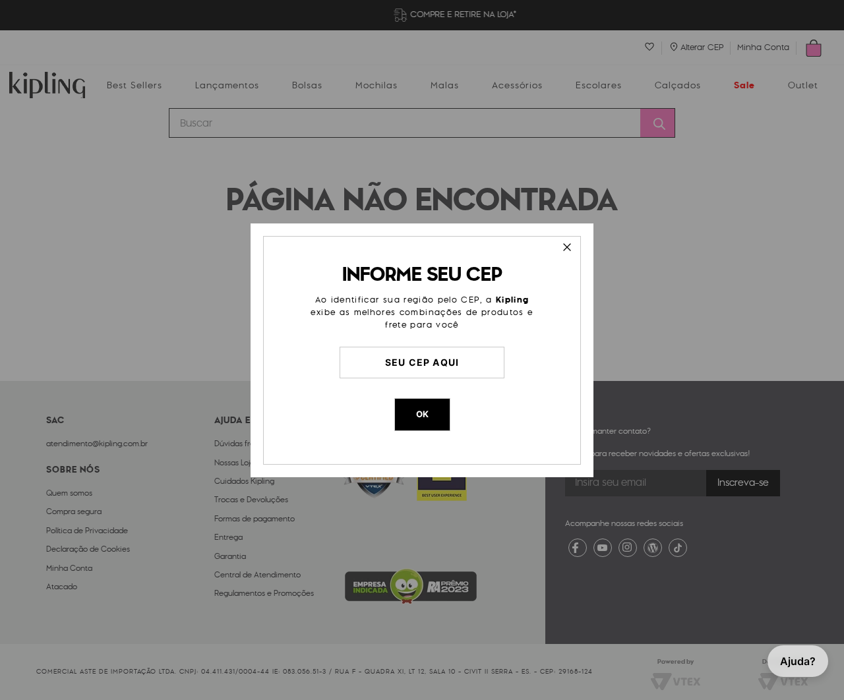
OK (422, 414)
